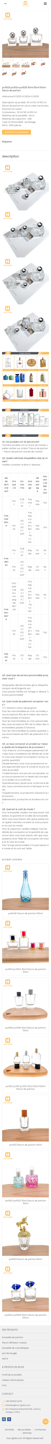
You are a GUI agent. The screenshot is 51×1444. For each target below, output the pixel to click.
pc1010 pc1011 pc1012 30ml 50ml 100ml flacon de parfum (25, 1087)
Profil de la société (12, 1374)
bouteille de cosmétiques (15, 1348)
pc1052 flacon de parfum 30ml (25, 1145)
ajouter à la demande (16, 132)
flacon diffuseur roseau (14, 1342)
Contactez (40, 1429)
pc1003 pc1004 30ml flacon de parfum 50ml (25, 970)
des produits (24, 1429)
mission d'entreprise (13, 1380)
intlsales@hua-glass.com (18, 1405)
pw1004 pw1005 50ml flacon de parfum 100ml (26, 1316)
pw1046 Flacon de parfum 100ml (25, 913)
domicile (9, 1429)
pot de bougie (9, 1353)
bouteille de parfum (12, 1337)
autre (5, 1358)
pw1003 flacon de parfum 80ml (25, 1259)
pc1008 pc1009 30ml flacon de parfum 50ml (25, 1029)
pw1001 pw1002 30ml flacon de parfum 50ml (25, 1202)
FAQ (4, 1385)
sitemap (27, 1432)
